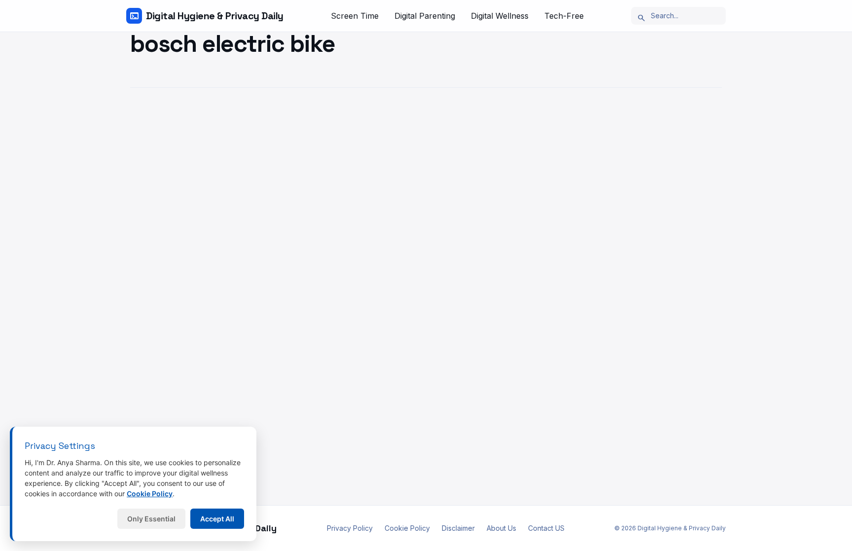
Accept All (217, 518)
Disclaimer (458, 528)
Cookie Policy (407, 528)
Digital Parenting (424, 16)
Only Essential (151, 518)
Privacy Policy (350, 528)
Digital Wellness (500, 16)
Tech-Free (564, 16)
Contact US (546, 528)
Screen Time (355, 16)
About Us (501, 528)
